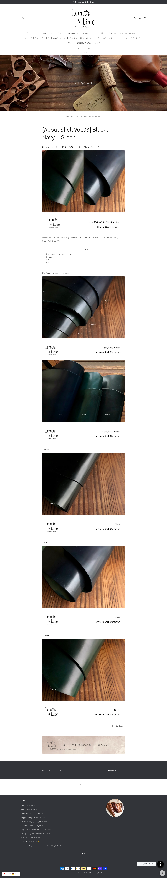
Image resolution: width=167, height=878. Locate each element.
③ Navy (48, 260)
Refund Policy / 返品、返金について (34, 822)
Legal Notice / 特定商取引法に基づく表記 (36, 830)
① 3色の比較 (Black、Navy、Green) (59, 254)
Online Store (113, 770)
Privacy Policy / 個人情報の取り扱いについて (37, 834)
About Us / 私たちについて (31, 810)
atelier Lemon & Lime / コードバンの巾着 (80, 873)
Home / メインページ (29, 806)
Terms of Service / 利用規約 (31, 838)
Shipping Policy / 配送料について (33, 818)
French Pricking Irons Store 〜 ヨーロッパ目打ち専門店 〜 (42, 846)
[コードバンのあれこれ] (83, 753)
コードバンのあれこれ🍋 (30, 842)
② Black (49, 257)
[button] (23, 18)
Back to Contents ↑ (117, 726)
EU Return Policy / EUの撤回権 (32, 826)
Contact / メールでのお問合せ (32, 814)
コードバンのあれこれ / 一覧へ (50, 770)
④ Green (49, 263)
